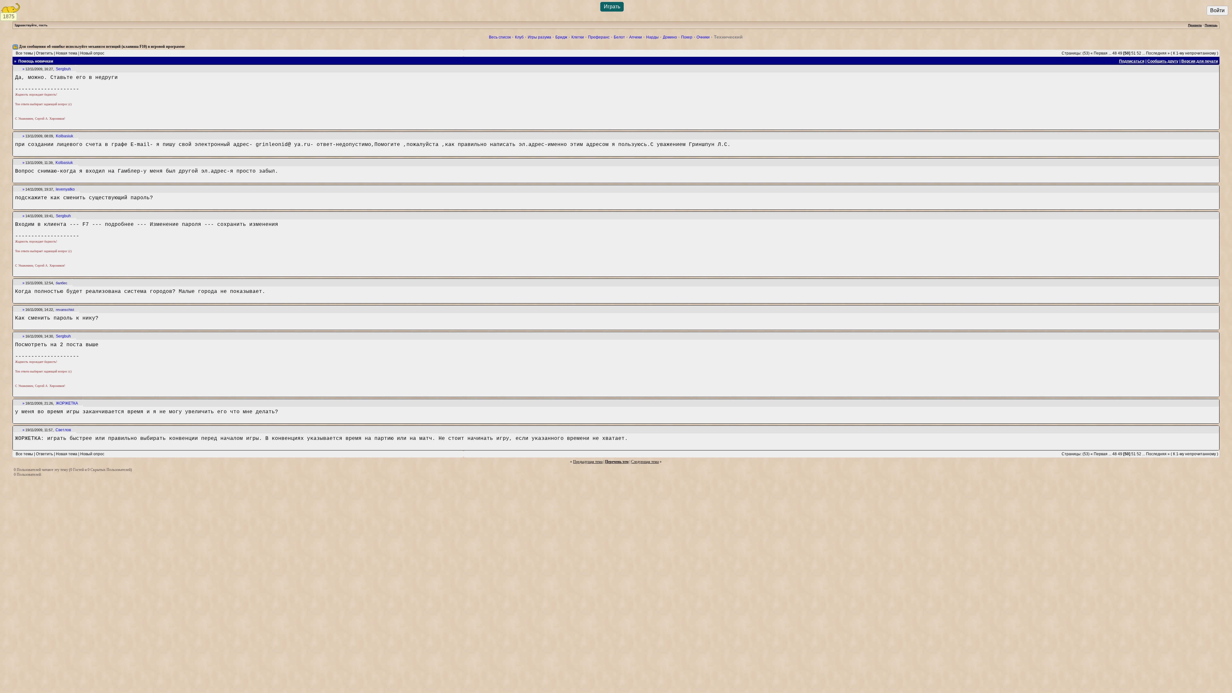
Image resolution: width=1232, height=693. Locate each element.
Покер (686, 37)
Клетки (577, 37)
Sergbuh (63, 69)
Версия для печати (1199, 61)
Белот (619, 37)
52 (1139, 53)
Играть (612, 6)
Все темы (24, 53)
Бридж (561, 37)
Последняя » (1158, 53)
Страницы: (1072, 53)
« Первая (1099, 53)
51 (1133, 53)
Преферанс (599, 37)
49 (1120, 53)
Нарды (652, 37)
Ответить (44, 53)
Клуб (519, 37)
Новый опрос (92, 53)
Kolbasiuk (64, 136)
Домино (670, 37)
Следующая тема (645, 461)
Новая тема (66, 53)
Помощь (1211, 25)
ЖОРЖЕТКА (67, 403)
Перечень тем (617, 461)
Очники (703, 37)
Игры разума (539, 37)
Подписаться (1131, 61)
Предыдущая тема (588, 461)
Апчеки (635, 37)
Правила (1195, 25)
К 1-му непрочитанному (1194, 53)
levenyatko (65, 189)
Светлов (63, 430)
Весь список (500, 37)
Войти (1217, 10)
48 (1114, 53)
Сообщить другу (1162, 61)
